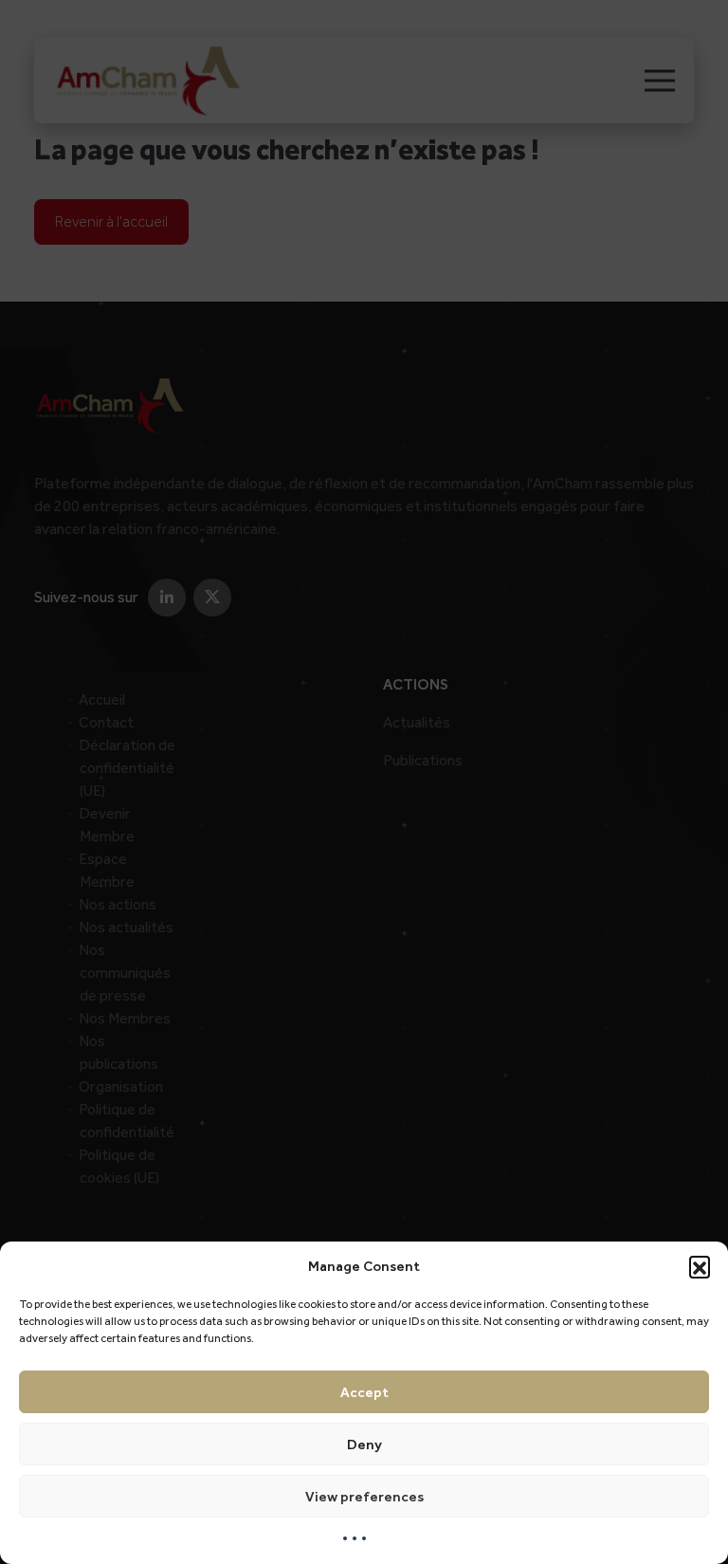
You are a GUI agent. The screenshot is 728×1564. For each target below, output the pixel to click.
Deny (364, 1444)
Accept (364, 1392)
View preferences (364, 1496)
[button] (699, 1266)
